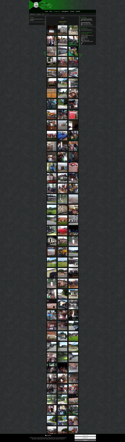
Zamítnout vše (85, 435)
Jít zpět (62, 17)
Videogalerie (64, 11)
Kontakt (78, 11)
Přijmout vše (85, 437)
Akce (50, 11)
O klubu (72, 11)
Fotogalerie (57, 11)
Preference (85, 440)
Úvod (46, 11)
